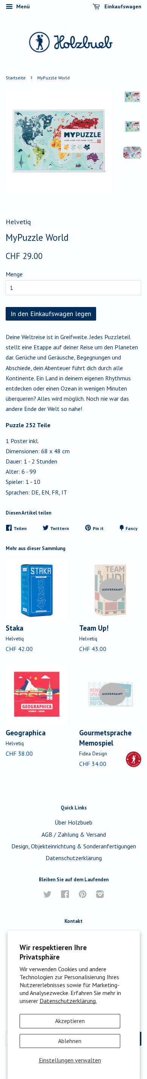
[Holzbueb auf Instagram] (100, 895)
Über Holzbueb (73, 822)
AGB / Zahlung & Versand (73, 834)
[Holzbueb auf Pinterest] (82, 895)
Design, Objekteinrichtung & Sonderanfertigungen (73, 846)
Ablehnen (69, 1041)
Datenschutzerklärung (74, 858)
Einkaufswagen (122, 6)
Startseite (16, 78)
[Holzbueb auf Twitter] (47, 895)
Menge (14, 274)
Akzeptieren (70, 1021)
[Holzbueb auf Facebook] (65, 895)
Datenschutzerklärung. (68, 1001)
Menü (22, 6)
